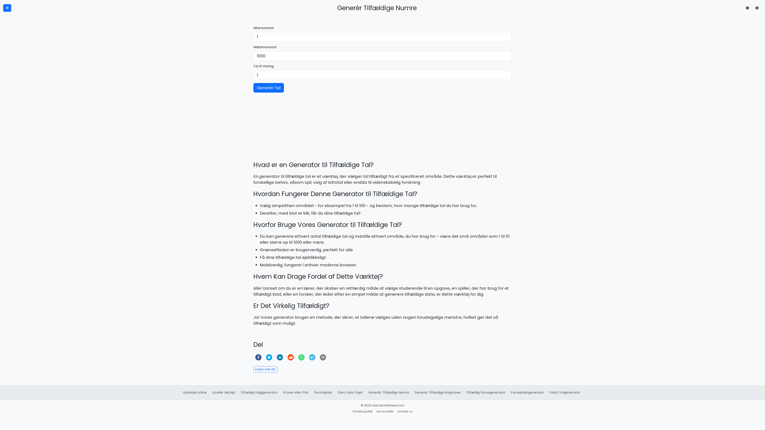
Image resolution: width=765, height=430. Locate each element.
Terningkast (323, 392)
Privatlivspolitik (363, 411)
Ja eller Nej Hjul (223, 392)
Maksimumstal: (265, 47)
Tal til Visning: (263, 66)
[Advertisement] (382, 123)
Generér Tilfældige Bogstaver (437, 392)
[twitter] (269, 357)
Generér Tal (268, 88)
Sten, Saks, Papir (350, 392)
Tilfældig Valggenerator (259, 392)
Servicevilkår (385, 411)
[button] (747, 8)
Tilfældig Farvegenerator (486, 392)
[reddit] (291, 357)
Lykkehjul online (195, 392)
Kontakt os (405, 411)
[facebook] (258, 357)
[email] (323, 357)
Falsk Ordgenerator (564, 392)
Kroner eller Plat (296, 392)
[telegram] (312, 357)
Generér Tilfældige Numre (388, 392)
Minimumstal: (263, 28)
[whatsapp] (301, 357)
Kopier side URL (265, 369)
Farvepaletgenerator (527, 392)
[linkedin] (280, 357)
